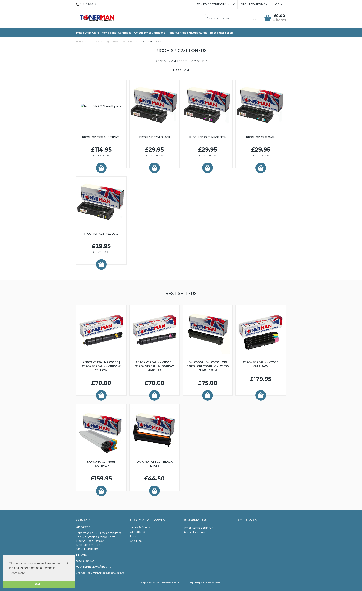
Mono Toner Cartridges (116, 32)
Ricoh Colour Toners (124, 41)
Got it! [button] (39, 584)
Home (79, 41)
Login (278, 4)
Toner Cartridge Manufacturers (187, 32)
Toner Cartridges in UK (216, 4)
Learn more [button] (17, 573)
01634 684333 (85, 561)
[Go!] (254, 17)
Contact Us (137, 532)
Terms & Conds (140, 527)
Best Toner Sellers (222, 32)
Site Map (136, 541)
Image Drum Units (87, 32)
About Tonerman (254, 4)
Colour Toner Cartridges (149, 32)
